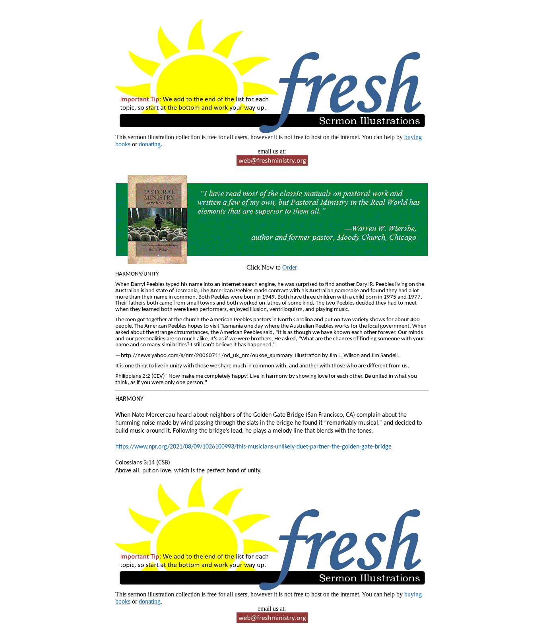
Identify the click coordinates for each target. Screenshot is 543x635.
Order (289, 267)
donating (150, 144)
